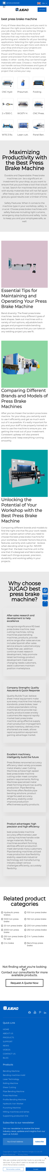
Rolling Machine (10, 1083)
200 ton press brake (37, 925)
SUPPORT (7, 1041)
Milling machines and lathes (16, 1112)
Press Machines (10, 1095)
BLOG (6, 1058)
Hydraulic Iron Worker (13, 1103)
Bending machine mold (14, 1075)
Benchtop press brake (35, 944)
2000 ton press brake (11, 931)
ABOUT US (8, 1033)
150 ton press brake (36, 919)
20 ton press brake (13, 925)
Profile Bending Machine (14, 1099)
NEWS (6, 1045)
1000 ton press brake (11, 920)
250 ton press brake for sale (13, 937)
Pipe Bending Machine (13, 1091)
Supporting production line (15, 1116)
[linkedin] (45, 1013)
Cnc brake (9, 943)
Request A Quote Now (24, 982)
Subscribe (39, 1142)
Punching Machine (12, 1107)
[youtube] (35, 1013)
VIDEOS (6, 1049)
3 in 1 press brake (35, 936)
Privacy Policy (23, 1154)
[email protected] (13, 3)
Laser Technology (11, 1079)
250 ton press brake (37, 930)
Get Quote (42, 9)
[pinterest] (40, 1013)
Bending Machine (11, 1071)
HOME (6, 1029)
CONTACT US (9, 1054)
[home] (22, 9)
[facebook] (29, 1013)
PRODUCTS (8, 1037)
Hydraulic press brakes (11, 913)
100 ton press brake (37, 912)
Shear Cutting (9, 1087)
